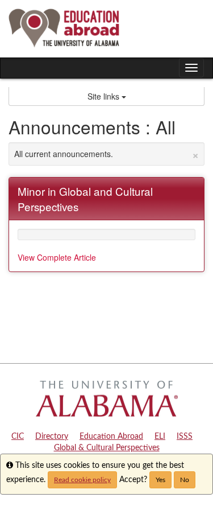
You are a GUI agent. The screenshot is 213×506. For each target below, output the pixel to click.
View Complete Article (57, 257)
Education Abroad (111, 437)
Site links (104, 96)
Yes (160, 479)
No (184, 479)
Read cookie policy (82, 479)
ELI (159, 437)
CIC (17, 437)
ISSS (185, 437)
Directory (51, 437)
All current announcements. (106, 153)
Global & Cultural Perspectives (107, 448)
